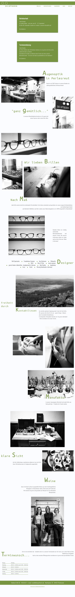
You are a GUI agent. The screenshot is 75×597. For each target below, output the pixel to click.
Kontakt (70, 6)
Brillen (39, 6)
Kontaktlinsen (47, 6)
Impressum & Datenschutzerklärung (37, 586)
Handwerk (57, 6)
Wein (64, 6)
